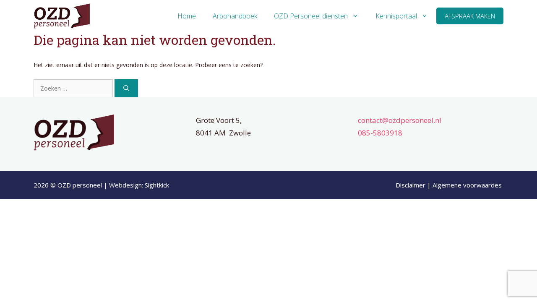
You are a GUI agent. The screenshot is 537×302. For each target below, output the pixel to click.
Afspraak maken (470, 16)
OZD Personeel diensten (311, 16)
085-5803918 (380, 133)
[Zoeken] (126, 88)
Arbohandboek (235, 16)
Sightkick (157, 185)
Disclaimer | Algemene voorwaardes (449, 185)
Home (186, 16)
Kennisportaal (396, 16)
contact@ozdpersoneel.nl (399, 120)
